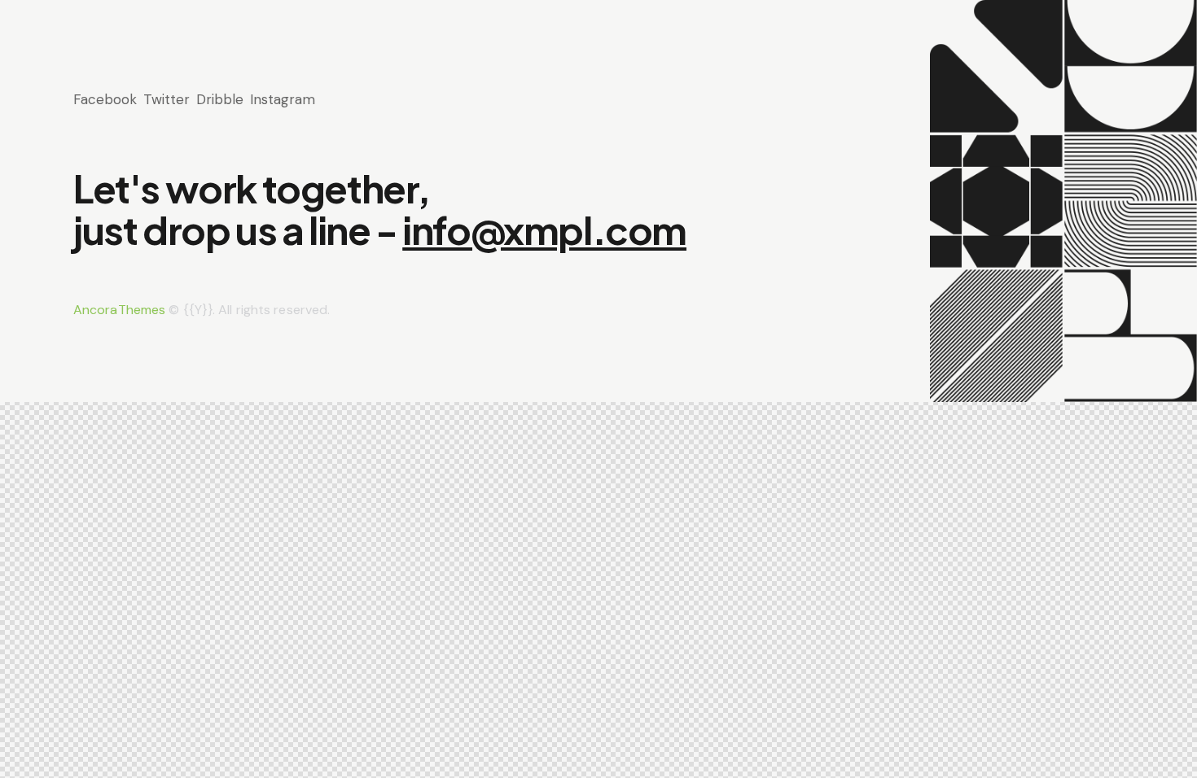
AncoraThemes (119, 309)
